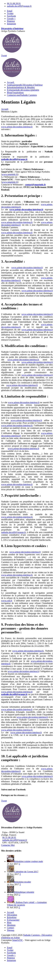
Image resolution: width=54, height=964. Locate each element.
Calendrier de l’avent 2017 (26, 871)
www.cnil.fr (6, 600)
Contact (10, 927)
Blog (15, 92)
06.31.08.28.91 (14, 3)
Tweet (4, 55)
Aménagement (25, 85)
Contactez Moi (8, 845)
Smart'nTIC (17, 940)
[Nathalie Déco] (12, 53)
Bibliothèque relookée (24, 892)
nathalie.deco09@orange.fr (19, 6)
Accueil (10, 912)
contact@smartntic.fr (35, 184)
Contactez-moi (22, 95)
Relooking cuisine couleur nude (28, 861)
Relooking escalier (22, 882)
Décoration (12, 915)
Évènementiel (13, 920)
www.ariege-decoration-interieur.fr (17, 126)
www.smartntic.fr (10, 174)
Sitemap (10, 930)
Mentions (11, 925)
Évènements (23, 90)
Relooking (21, 87)
